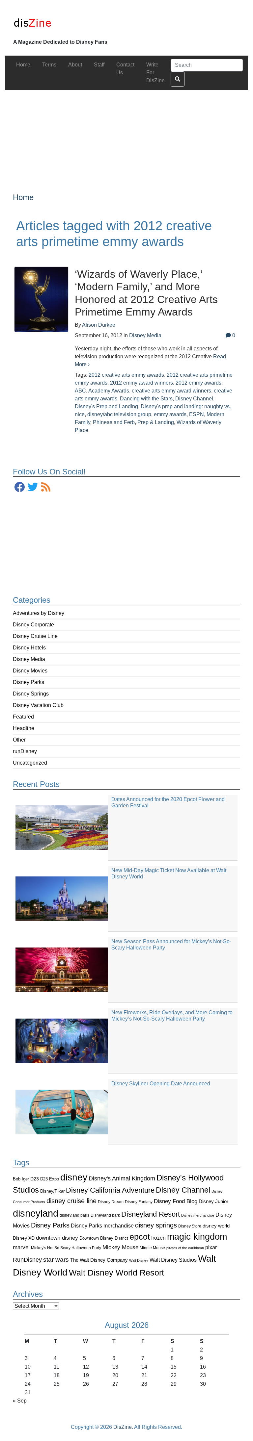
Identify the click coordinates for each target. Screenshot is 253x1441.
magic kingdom (197, 1237)
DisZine (122, 1427)
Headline (23, 728)
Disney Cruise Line (35, 636)
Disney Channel (183, 1190)
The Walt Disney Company (99, 1260)
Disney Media (29, 659)
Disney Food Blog (175, 1201)
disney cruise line (71, 1200)
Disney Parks (28, 682)
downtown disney (57, 1238)
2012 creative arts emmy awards (126, 375)
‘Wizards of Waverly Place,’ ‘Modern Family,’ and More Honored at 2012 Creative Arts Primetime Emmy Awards (146, 293)
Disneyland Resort (150, 1214)
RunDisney (27, 1259)
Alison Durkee (98, 325)
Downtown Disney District (103, 1238)
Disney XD (24, 1238)
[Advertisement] (126, 136)
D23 (34, 1178)
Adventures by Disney (38, 613)
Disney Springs (31, 693)
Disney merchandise (197, 1215)
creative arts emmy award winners (171, 390)
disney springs (156, 1225)
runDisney (25, 751)
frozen (158, 1238)
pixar (211, 1247)
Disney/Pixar (52, 1191)
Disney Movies (30, 670)
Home (23, 197)
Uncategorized (30, 763)
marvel (21, 1247)
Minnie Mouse (152, 1248)
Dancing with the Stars (146, 398)
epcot (139, 1236)
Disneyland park (105, 1215)
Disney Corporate (33, 624)
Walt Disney (138, 1260)
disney (73, 1177)
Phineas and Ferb (114, 422)
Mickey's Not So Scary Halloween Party (66, 1248)
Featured (23, 717)
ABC (80, 390)
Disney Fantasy (139, 1202)
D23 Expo (49, 1178)
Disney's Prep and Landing (106, 406)
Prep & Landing (155, 422)
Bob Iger (21, 1179)
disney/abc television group (119, 414)
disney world (216, 1225)
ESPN (196, 414)
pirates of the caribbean (185, 1248)
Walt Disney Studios (173, 1260)
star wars (56, 1259)
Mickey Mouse (120, 1247)
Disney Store (189, 1226)
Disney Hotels (29, 647)
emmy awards (170, 414)
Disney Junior (213, 1201)
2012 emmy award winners (141, 383)
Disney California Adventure (110, 1190)
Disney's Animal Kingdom (122, 1178)
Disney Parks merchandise (102, 1225)
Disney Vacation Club (38, 705)
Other (19, 740)
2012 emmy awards (198, 383)
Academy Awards (108, 390)
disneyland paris (74, 1215)
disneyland (35, 1213)
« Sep (20, 1400)
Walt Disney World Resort (116, 1272)
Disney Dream (111, 1202)
